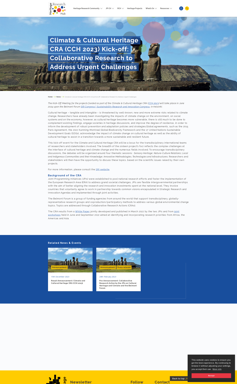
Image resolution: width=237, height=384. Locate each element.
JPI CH (108, 8)
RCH (119, 8)
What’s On (150, 8)
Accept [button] (211, 376)
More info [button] (217, 369)
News (58, 97)
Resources (164, 8)
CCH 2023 (153, 103)
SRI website (102, 169)
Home (50, 97)
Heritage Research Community (86, 8)
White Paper (82, 211)
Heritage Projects (134, 8)
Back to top (178, 378)
